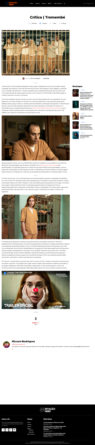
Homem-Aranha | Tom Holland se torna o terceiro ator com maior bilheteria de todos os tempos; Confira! (86, 95)
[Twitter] (10, 429)
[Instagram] (12, 348)
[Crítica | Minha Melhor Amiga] (76, 116)
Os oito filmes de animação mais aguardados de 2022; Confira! (54, 434)
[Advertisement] (83, 51)
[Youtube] (14, 429)
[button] (64, 3)
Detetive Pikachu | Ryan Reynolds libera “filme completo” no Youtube (54, 427)
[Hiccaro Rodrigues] (23, 78)
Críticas (82, 113)
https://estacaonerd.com (18, 344)
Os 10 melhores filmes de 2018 (53, 422)
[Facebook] (3, 429)
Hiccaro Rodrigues (35, 78)
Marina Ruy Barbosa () (46, 108)
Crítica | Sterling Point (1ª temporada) (86, 135)
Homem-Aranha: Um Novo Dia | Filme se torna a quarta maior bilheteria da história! (86, 127)
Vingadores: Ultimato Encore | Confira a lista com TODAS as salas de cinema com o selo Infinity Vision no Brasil (86, 106)
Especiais (45, 424)
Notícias (83, 90)
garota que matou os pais (49, 165)
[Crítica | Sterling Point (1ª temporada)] (76, 135)
